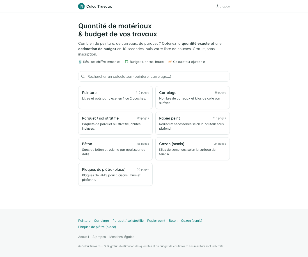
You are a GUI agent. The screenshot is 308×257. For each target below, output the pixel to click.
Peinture (84, 220)
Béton (173, 220)
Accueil (83, 237)
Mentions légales (121, 237)
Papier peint (156, 220)
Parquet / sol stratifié (128, 220)
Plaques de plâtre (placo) (97, 227)
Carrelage (101, 220)
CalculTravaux (99, 6)
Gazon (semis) (191, 220)
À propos (223, 6)
